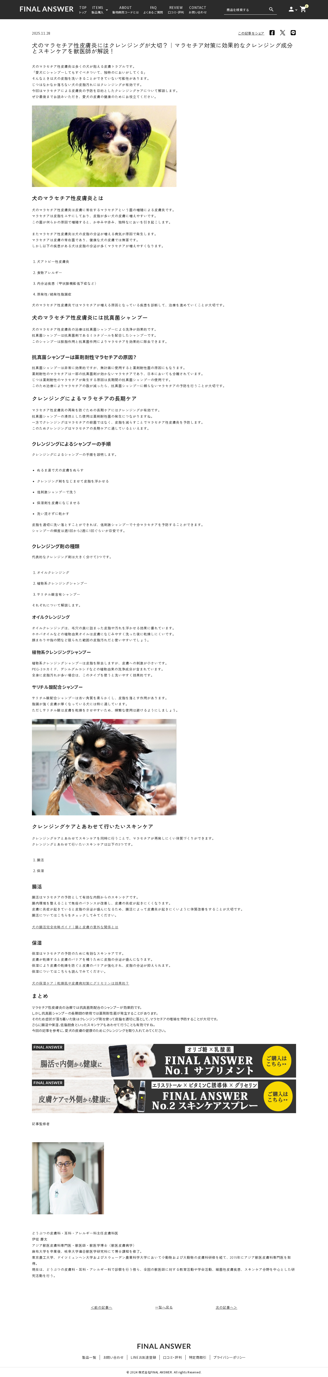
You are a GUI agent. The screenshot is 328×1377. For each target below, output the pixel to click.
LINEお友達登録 (143, 1357)
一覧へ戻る (164, 1307)
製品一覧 (89, 1357)
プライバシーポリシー (229, 1357)
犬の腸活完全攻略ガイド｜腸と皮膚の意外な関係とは (75, 926)
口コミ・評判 (172, 1357)
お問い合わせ (113, 1357)
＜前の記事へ (101, 1307)
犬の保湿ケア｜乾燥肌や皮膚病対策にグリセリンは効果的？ (80, 983)
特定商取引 (198, 1357)
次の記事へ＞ (226, 1307)
